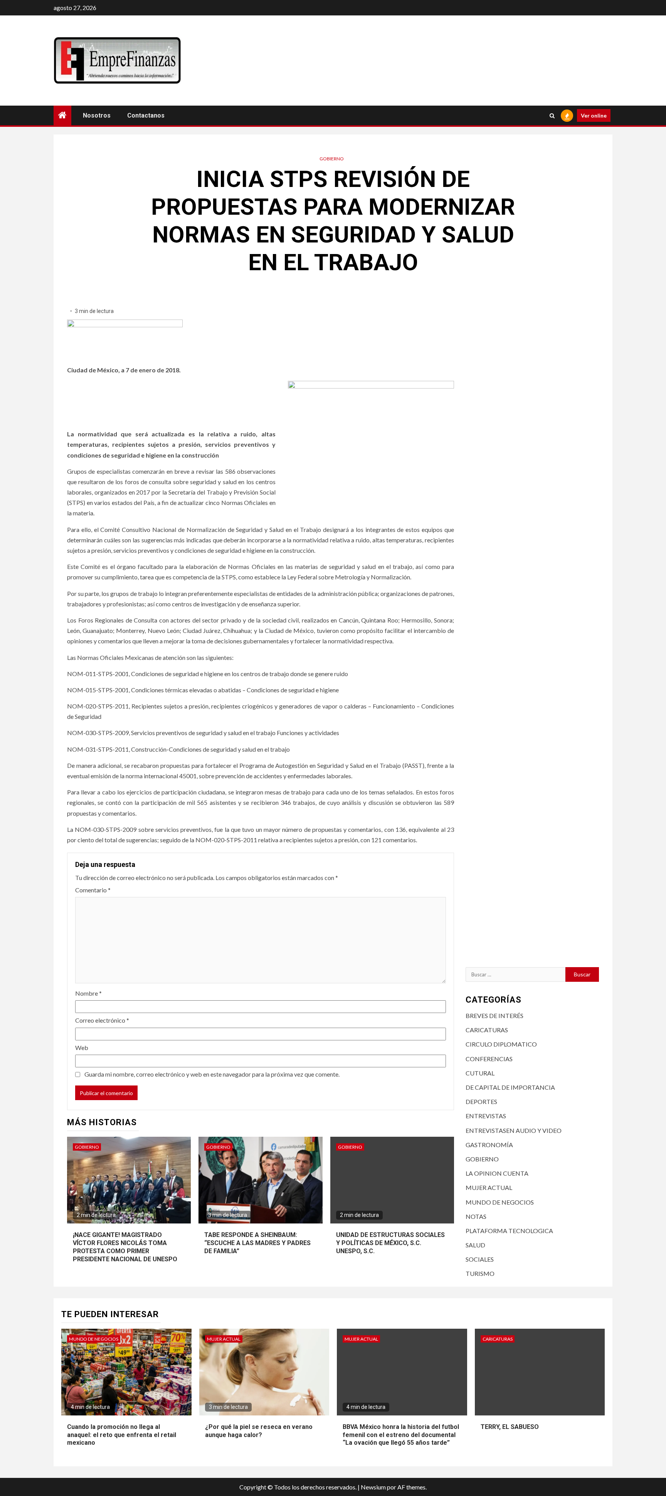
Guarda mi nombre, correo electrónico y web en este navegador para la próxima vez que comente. (212, 1074)
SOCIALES (480, 1259)
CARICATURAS (487, 1029)
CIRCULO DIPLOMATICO (501, 1044)
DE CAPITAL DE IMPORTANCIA (510, 1087)
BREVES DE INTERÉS (494, 1015)
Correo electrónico (102, 1020)
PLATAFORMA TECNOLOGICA (509, 1230)
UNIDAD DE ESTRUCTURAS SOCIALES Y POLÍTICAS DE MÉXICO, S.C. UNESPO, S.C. (390, 1243)
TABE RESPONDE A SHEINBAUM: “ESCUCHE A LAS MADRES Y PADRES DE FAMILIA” (257, 1243)
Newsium (373, 1487)
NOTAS (476, 1216)
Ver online (594, 115)
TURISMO (480, 1273)
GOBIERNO (332, 159)
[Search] (552, 115)
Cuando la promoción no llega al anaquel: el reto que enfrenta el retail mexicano (121, 1435)
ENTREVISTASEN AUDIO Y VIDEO (514, 1130)
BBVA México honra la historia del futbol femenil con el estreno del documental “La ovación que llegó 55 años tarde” (401, 1435)
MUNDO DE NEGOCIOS (500, 1202)
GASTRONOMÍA (489, 1144)
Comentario (93, 890)
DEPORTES (481, 1101)
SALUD (475, 1245)
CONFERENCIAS (489, 1058)
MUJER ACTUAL (489, 1187)
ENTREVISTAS (486, 1115)
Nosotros (97, 115)
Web (81, 1047)
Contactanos (146, 115)
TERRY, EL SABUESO (510, 1426)
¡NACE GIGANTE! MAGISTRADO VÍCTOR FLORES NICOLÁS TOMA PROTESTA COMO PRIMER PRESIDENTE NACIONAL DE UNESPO (125, 1246)
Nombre (88, 993)
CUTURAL (480, 1073)
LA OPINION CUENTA (497, 1173)
